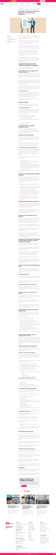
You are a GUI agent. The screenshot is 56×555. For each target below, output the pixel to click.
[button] (24, 491)
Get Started (39, 4)
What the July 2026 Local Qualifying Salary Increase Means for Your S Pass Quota (13, 506)
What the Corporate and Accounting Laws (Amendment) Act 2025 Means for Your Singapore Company (27, 507)
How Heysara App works (31, 539)
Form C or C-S (24, 350)
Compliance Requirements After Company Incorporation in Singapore (11, 39)
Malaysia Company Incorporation (44, 539)
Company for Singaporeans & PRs (44, 537)
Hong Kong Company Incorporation (44, 540)
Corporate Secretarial (31, 523)
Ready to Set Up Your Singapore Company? (11, 42)
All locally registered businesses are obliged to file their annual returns (29, 390)
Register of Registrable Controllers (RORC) (27, 192)
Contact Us (29, 534)
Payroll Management (31, 527)
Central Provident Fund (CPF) (30, 244)
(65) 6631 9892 (21, 527)
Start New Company (42, 536)
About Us (29, 533)
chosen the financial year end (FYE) (30, 75)
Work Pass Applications (31, 530)
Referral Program (30, 540)
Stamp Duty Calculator (43, 530)
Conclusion (8, 40)
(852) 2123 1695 (21, 543)
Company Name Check (43, 527)
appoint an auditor (32, 104)
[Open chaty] (54, 553)
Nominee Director (30, 526)
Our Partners (30, 535)
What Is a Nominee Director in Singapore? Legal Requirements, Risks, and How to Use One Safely (42, 507)
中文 (52, 3)
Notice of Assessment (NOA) (32, 296)
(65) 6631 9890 (21, 526)
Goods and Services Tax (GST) (24, 450)
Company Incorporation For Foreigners (45, 538)
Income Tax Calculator (43, 531)
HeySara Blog (42, 526)
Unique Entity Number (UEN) (35, 131)
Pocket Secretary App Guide (43, 523)
